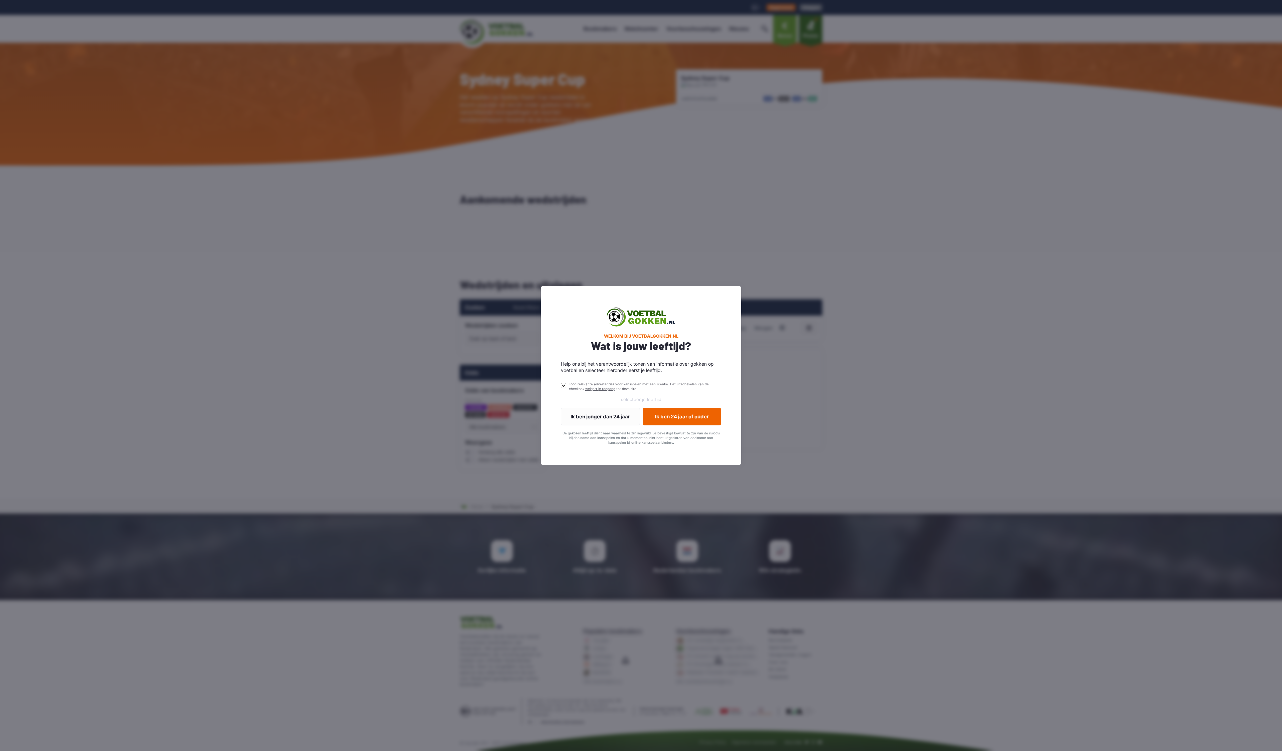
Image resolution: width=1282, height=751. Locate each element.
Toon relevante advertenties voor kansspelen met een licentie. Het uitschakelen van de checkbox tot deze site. (639, 386)
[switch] (563, 385)
